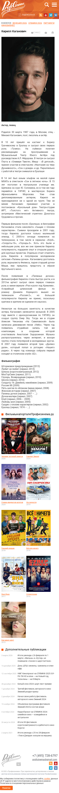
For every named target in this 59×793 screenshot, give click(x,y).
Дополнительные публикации (25, 649)
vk (55, 15)
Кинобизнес (8, 25)
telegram (50, 15)
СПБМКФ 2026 (35, 23)
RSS (40, 15)
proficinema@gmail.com (44, 759)
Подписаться (28, 15)
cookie (47, 778)
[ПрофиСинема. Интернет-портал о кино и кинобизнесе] (13, 6)
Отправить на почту (53, 32)
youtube (45, 15)
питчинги (49, 23)
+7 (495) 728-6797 (45, 755)
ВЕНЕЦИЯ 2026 (20, 23)
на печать (46, 33)
